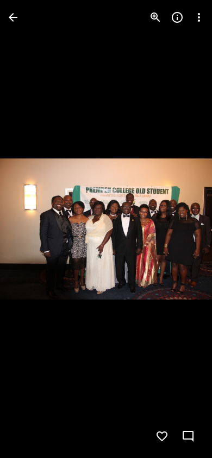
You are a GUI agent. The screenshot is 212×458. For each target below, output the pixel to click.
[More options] (199, 17)
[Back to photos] (13, 17)
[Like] (162, 436)
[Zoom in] (155, 17)
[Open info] (177, 17)
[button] (30, 229)
